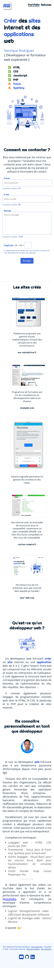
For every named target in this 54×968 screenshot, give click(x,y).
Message (7, 211)
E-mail (6, 195)
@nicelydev (9, 899)
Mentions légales (33, 949)
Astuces (46, 4)
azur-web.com (36, 947)
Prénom (7, 178)
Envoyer (27, 260)
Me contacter (46, 949)
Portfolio (34, 4)
